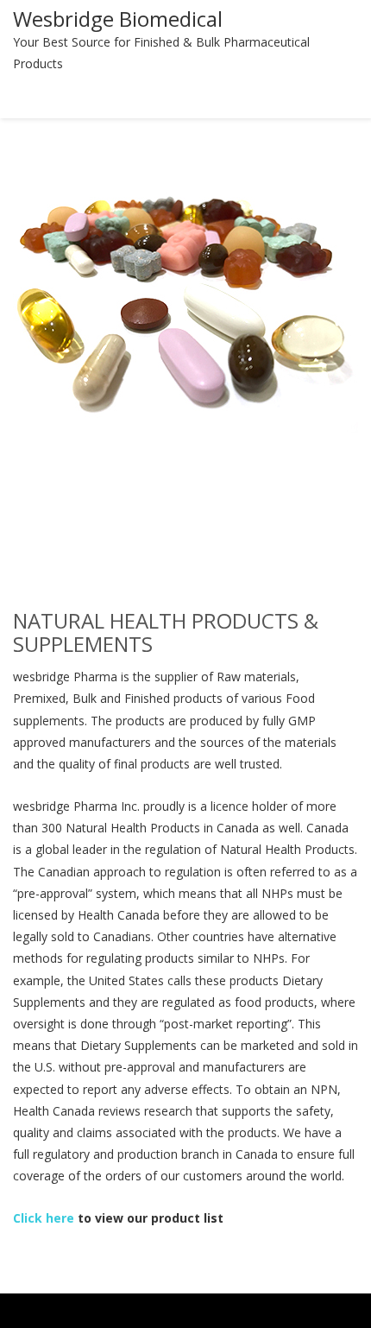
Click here (43, 1218)
